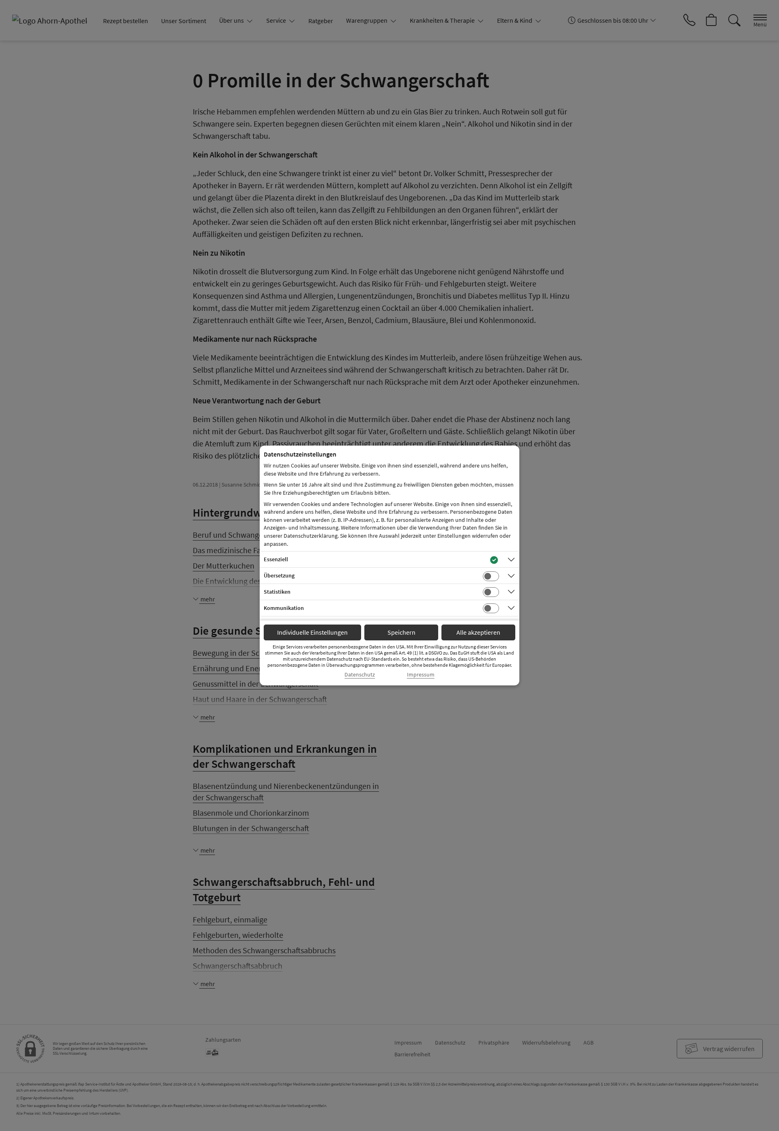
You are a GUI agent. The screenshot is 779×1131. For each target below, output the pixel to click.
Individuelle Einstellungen (312, 632)
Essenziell (276, 559)
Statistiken (277, 591)
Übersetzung (279, 575)
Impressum (421, 674)
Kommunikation (284, 608)
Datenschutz (359, 674)
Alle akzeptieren (478, 632)
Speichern (401, 632)
